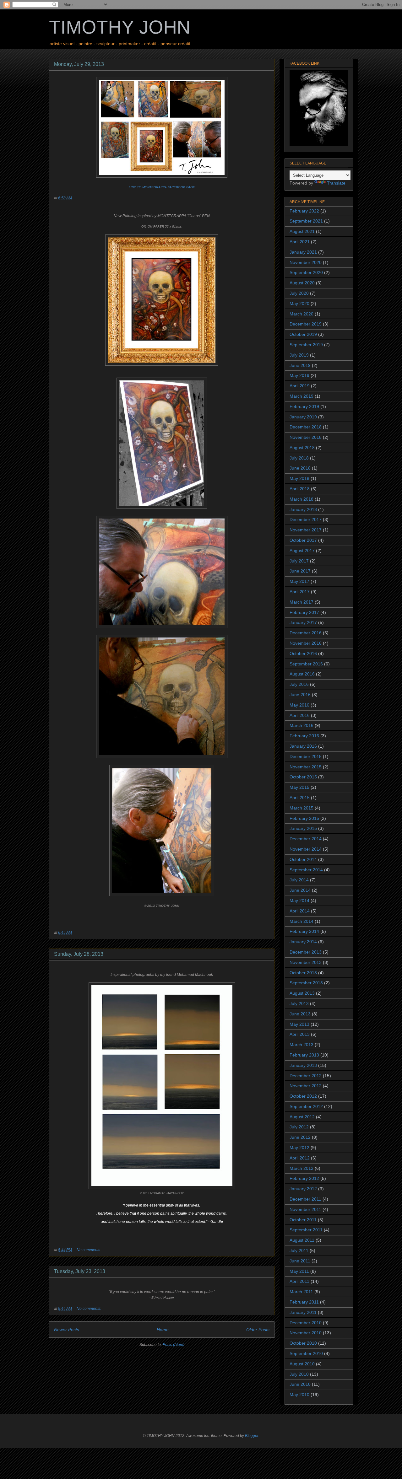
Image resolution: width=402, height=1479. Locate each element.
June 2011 (300, 1260)
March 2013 (301, 1044)
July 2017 (299, 560)
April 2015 (300, 797)
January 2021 (303, 252)
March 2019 (301, 396)
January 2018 (303, 509)
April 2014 (300, 910)
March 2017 (301, 602)
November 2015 (306, 766)
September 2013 (306, 982)
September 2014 (306, 869)
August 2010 (302, 1363)
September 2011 (306, 1229)
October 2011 (303, 1219)
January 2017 (303, 622)
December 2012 (306, 1075)
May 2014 (299, 900)
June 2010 (300, 1384)
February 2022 (304, 210)
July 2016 (299, 684)
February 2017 (304, 612)
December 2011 (305, 1199)
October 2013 (303, 972)
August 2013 (302, 993)
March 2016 (301, 725)
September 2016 (306, 663)
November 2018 (306, 437)
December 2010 (306, 1322)
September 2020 (306, 272)
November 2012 (306, 1085)
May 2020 (299, 303)
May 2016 (299, 704)
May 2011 (299, 1271)
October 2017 (303, 540)
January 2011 (303, 1312)
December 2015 (306, 756)
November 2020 (306, 262)
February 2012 (304, 1178)
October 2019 (303, 334)
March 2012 (301, 1168)
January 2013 (303, 1065)
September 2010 (306, 1353)
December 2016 (306, 632)
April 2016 (300, 715)
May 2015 (299, 787)
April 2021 (300, 241)
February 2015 (304, 818)
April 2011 (299, 1281)
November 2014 (306, 849)
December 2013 (306, 952)
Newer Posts (66, 1329)
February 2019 (304, 406)
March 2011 (301, 1291)
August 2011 (302, 1240)
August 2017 (302, 550)
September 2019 (306, 344)
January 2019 (303, 416)
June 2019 (300, 365)
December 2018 (306, 426)
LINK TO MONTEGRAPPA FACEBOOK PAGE (162, 187)
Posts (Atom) (173, 1344)
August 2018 (302, 447)
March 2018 (301, 499)
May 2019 (299, 375)
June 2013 (300, 1013)
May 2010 (299, 1394)
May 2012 (299, 1147)
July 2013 (299, 1003)
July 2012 (299, 1126)
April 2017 (300, 591)
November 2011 (305, 1209)
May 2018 (299, 478)
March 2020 (301, 313)
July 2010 (299, 1374)
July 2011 (299, 1250)
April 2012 (300, 1157)
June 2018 (300, 468)
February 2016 (304, 735)
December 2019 (306, 323)
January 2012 (303, 1188)
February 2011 (304, 1301)
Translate (336, 183)
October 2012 (303, 1096)
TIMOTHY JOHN (119, 27)
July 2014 (299, 879)
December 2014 (306, 838)
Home (163, 1329)
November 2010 (306, 1332)
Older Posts (257, 1329)
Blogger (251, 1435)
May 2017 (299, 581)
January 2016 (303, 746)
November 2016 (306, 643)
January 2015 (303, 828)
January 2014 (303, 941)
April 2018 (300, 488)
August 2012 (302, 1116)
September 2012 (306, 1106)
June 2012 (300, 1137)
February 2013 (304, 1054)
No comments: (89, 1250)
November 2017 (306, 529)
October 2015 (303, 776)
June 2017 (300, 570)
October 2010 (303, 1343)
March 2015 (301, 807)
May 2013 (299, 1024)
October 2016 (303, 653)
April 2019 (300, 385)
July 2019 (299, 355)
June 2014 (300, 890)
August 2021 (302, 231)
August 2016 (302, 673)
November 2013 (306, 962)
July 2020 (299, 293)
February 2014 (304, 931)
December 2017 (306, 519)
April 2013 (300, 1034)
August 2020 (302, 282)
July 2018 (299, 457)
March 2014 (301, 921)
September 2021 (306, 220)
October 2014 (303, 859)
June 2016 (300, 694)
